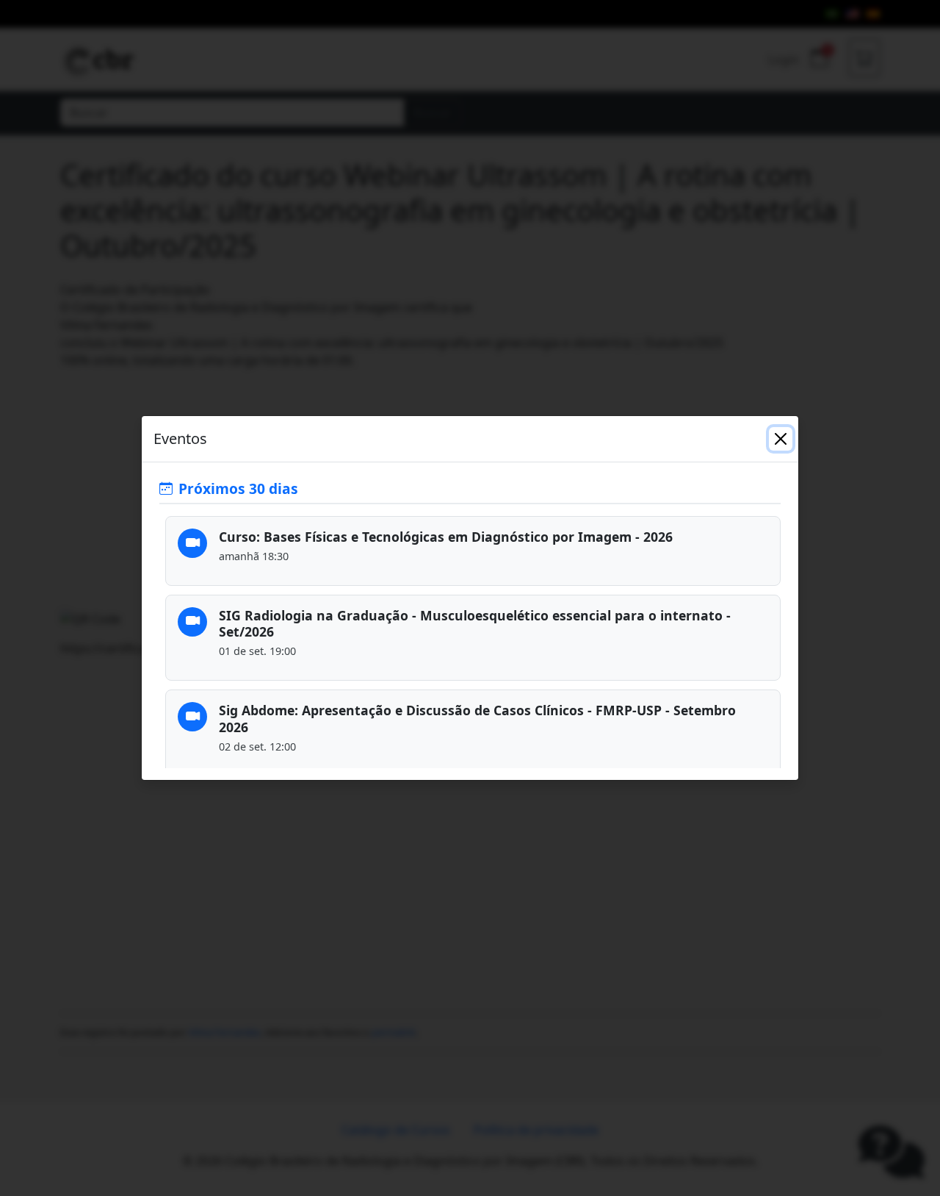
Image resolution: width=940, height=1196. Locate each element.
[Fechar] (780, 439)
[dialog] (470, 598)
